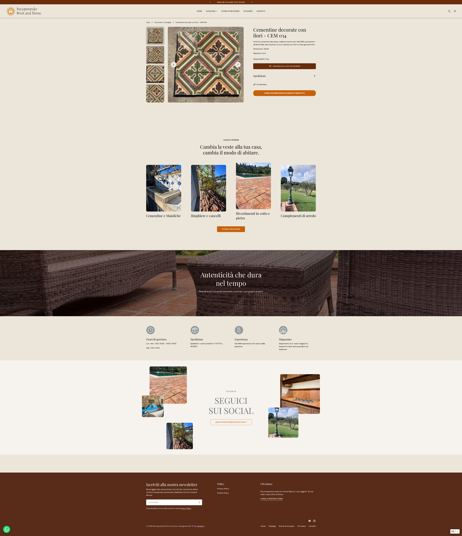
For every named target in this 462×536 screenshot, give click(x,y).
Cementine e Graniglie (162, 22)
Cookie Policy (223, 493)
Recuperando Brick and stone (165, 526)
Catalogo (272, 526)
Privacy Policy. (185, 508)
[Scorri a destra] (238, 65)
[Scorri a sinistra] (173, 65)
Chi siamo (301, 526)
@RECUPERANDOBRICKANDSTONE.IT (231, 422)
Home (263, 526)
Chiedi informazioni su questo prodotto (284, 93)
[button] (454, 531)
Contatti (312, 526)
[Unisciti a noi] (199, 502)
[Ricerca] (449, 11)
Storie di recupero (231, 229)
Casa (148, 22)
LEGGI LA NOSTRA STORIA (271, 499)
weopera (200, 526)
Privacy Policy (223, 488)
